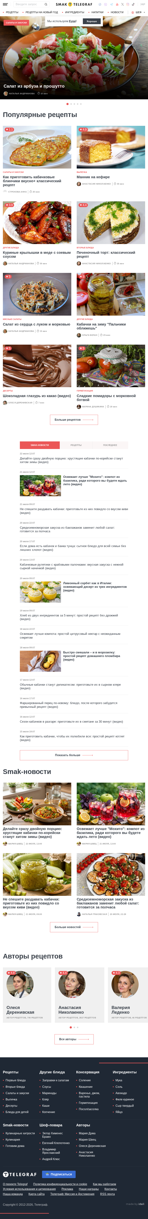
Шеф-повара (51, 1125)
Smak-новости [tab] (40, 445)
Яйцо (119, 1112)
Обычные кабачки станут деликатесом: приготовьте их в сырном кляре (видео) (70, 686)
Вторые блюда (85, 248)
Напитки (97, 12)
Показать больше (67, 755)
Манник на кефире (93, 177)
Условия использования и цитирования (29, 1189)
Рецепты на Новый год (42, 12)
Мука (119, 1080)
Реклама (67, 1189)
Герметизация (85, 391)
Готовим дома (15, 1145)
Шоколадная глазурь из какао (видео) (37, 396)
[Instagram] (127, 4)
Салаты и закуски (16, 23)
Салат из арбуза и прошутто (34, 86)
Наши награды (89, 1189)
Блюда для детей (17, 1112)
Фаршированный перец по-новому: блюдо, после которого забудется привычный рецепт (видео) (68, 704)
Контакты (111, 1189)
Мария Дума (87, 1133)
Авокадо (121, 1093)
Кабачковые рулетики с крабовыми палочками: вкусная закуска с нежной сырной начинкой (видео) (71, 566)
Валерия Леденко (121, 1010)
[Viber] (106, 4)
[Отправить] (45, 4)
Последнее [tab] (110, 445)
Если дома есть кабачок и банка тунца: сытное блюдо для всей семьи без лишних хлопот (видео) (73, 547)
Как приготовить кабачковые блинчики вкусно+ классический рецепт (32, 181)
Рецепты (12, 12)
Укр (142, 4)
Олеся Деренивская (20, 403)
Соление (85, 1080)
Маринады (49, 1093)
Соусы (46, 1086)
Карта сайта (37, 1194)
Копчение (48, 1112)
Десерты (8, 391)
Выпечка (82, 172)
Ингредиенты (74, 12)
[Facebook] (100, 4)
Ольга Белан (89, 335)
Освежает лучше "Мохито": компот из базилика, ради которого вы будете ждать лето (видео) (111, 833)
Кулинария (13, 1139)
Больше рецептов (68, 419)
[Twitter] (122, 4)
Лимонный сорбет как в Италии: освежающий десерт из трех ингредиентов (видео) (95, 586)
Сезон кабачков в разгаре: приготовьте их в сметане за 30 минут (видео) (71, 721)
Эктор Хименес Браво (52, 1135)
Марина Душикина (93, 407)
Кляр (45, 1099)
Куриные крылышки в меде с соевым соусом (37, 254)
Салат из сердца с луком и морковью (36, 324)
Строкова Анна (17, 192)
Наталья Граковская (94, 914)
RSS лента (107, 1194)
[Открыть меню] (5, 4)
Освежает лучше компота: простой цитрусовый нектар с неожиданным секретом (70, 635)
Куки (72, 21)
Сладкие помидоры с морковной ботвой (106, 398)
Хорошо (92, 21)
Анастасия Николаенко (96, 184)
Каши (45, 1105)
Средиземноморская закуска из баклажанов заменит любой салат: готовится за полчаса (108, 903)
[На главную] (74, 4)
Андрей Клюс (51, 1159)
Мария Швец (15, 844)
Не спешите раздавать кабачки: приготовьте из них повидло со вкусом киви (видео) (31, 903)
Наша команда (13, 1194)
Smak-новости (15, 1125)
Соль (119, 1086)
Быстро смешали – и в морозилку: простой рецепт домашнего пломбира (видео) (91, 656)
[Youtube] (117, 4)
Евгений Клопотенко (56, 1143)
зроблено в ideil (135, 1204)
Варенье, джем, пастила (89, 1095)
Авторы (83, 1125)
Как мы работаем (104, 1184)
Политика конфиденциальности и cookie (60, 1184)
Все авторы (67, 1039)
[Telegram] (111, 4)
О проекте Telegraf (15, 1184)
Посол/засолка (89, 1109)
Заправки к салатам (55, 1080)
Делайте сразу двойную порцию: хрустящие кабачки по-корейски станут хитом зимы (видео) (32, 833)
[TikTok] (133, 4)
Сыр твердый (125, 1105)
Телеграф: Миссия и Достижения (72, 1194)
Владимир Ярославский (51, 1151)
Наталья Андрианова (22, 93)
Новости (117, 12)
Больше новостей (68, 927)
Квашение (86, 1086)
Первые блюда (16, 1080)
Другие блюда (11, 248)
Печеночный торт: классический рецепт (106, 254)
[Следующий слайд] (144, 12)
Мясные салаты (12, 319)
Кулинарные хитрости (20, 1133)
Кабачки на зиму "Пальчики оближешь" (101, 326)
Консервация (87, 1072)
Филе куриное (125, 1099)
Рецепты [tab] (76, 445)
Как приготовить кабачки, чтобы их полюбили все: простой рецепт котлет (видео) (72, 738)
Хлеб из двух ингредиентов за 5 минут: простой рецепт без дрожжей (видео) (69, 617)
